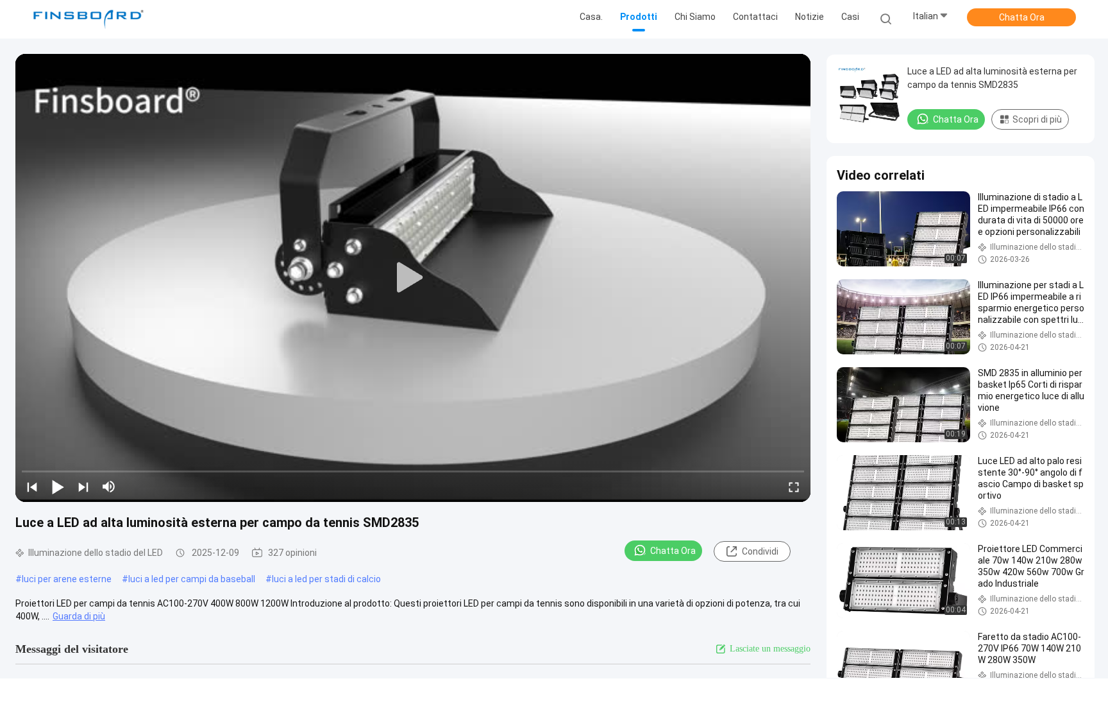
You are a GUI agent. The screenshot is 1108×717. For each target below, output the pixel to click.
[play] (413, 278)
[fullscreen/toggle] (794, 486)
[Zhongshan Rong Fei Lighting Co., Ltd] (88, 19)
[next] (83, 486)
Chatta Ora (1022, 17)
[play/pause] (58, 486)
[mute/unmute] (109, 486)
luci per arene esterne (67, 579)
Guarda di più (79, 616)
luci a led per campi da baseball (191, 579)
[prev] (32, 486)
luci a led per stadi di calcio (326, 579)
